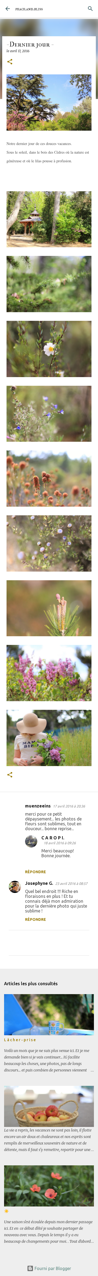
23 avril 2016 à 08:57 (71, 883)
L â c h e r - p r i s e (20, 1040)
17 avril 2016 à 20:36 (69, 806)
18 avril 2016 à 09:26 (60, 843)
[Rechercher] (90, 8)
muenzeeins (38, 805)
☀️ (6, 1211)
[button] (10, 62)
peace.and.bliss (29, 8)
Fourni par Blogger (52, 1268)
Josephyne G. (39, 883)
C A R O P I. (52, 837)
